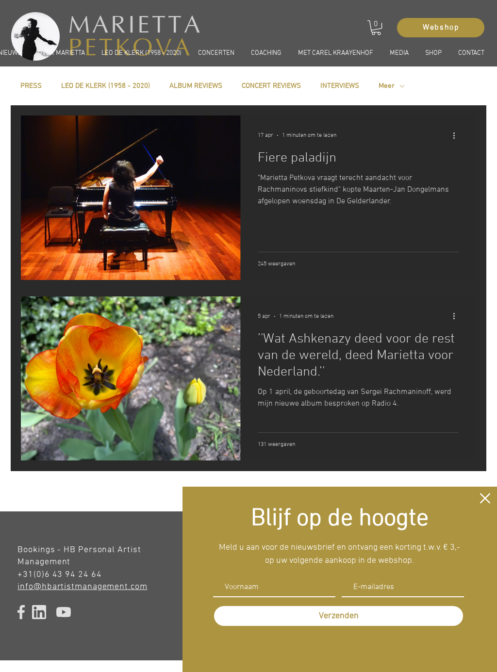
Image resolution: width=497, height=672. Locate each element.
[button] (485, 498)
